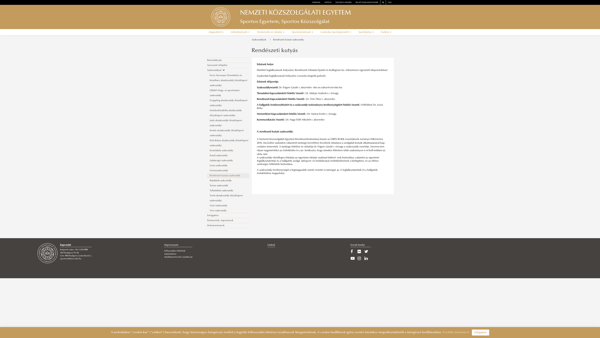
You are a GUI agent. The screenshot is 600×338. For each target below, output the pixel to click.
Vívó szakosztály (218, 211)
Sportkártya (365, 32)
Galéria (385, 32)
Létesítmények (239, 32)
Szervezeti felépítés (217, 65)
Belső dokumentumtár (367, 2)
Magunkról (215, 32)
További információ (456, 332)
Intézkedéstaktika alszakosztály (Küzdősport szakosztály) (226, 113)
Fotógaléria (213, 215)
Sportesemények (302, 32)
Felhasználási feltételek (174, 251)
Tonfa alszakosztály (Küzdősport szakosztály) (226, 198)
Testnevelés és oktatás (270, 32)
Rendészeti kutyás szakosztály (288, 40)
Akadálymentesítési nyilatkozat (178, 257)
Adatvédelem (170, 254)
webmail (316, 2)
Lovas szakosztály (218, 165)
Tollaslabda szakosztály (221, 190)
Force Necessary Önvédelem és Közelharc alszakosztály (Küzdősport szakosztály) (228, 80)
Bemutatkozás (214, 60)
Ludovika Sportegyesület (335, 32)
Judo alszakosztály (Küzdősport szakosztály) (226, 123)
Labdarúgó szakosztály (221, 160)
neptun (328, 2)
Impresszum (171, 245)
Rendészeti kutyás (275, 51)
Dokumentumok (216, 225)
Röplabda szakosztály (221, 180)
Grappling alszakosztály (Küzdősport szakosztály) (229, 103)
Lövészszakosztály (219, 170)
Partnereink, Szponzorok (220, 220)
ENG (390, 2)
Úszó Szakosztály (218, 206)
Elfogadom (481, 332)
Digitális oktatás (343, 2)
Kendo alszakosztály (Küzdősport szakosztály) (227, 133)
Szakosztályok (260, 40)
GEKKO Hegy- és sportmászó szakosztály (225, 93)
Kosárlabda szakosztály (221, 150)
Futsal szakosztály (219, 155)
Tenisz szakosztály (219, 185)
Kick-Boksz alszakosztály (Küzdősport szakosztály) (229, 143)
